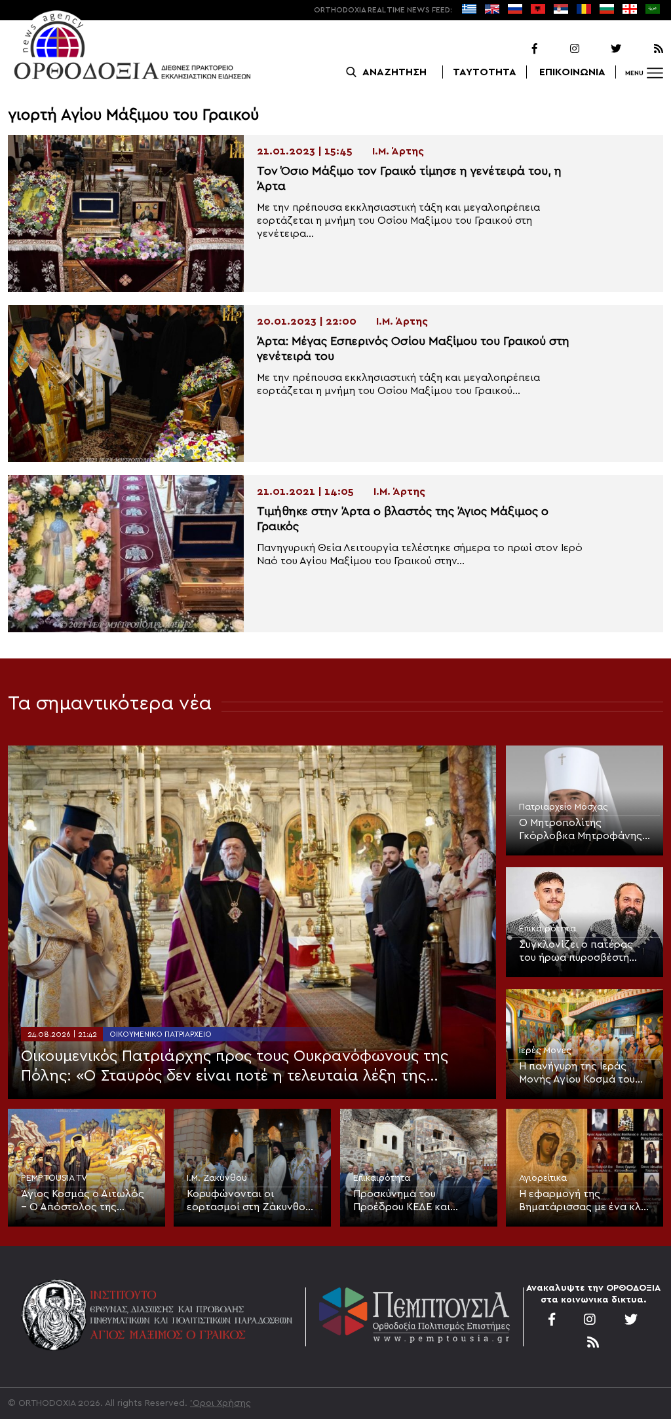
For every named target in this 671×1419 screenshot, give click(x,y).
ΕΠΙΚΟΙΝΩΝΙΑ (572, 72)
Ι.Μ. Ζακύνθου (217, 1178)
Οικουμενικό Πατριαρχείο (160, 1034)
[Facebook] (517, 49)
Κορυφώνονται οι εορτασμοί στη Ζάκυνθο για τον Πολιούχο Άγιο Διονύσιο (246, 1201)
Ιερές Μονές (545, 1050)
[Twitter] (601, 49)
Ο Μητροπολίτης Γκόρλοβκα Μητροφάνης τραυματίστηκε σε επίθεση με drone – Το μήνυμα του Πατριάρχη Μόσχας (583, 829)
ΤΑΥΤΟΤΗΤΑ (484, 72)
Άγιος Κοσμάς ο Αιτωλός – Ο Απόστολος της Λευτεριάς (82, 1201)
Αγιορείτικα (543, 1178)
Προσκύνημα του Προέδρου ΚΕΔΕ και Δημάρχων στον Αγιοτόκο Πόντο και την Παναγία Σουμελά (417, 1201)
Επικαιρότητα (547, 928)
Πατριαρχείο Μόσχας (563, 807)
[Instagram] (559, 49)
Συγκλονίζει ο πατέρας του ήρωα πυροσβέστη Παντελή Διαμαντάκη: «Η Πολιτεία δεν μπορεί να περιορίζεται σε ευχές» (579, 951)
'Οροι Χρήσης (220, 1403)
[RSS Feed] (643, 49)
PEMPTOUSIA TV (54, 1178)
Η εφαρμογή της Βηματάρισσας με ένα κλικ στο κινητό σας (584, 1201)
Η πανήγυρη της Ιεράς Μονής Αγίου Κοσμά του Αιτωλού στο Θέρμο (577, 1073)
